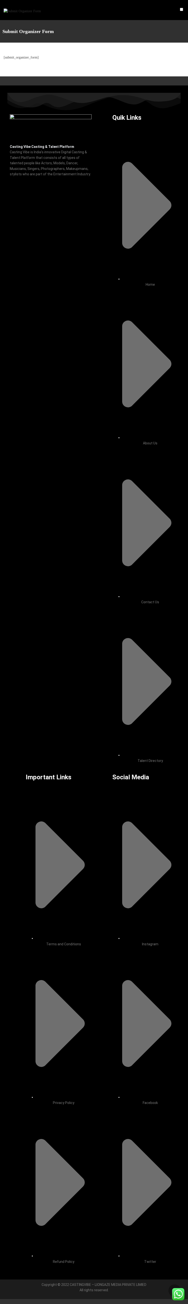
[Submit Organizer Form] (22, 10)
